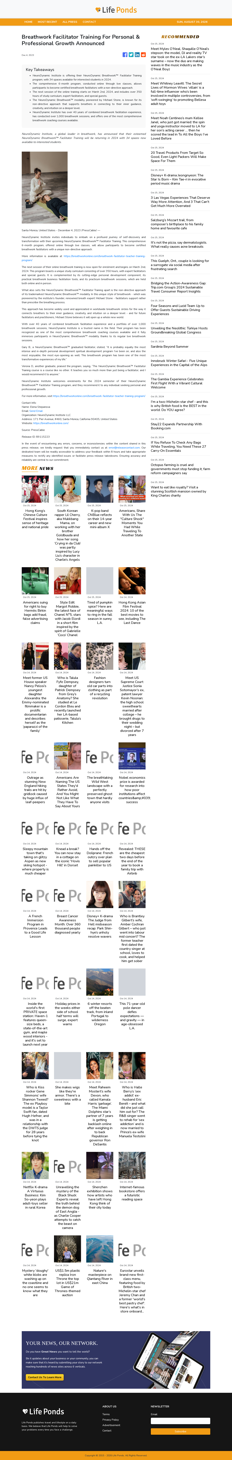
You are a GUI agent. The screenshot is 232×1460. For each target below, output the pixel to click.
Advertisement (111, 1425)
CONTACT (89, 22)
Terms (106, 1414)
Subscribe (180, 1431)
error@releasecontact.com (124, 448)
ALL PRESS (70, 22)
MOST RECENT (47, 22)
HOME (28, 22)
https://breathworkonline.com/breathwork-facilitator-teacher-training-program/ (99, 396)
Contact (106, 1430)
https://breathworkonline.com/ (51, 423)
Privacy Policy (110, 1420)
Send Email (36, 411)
